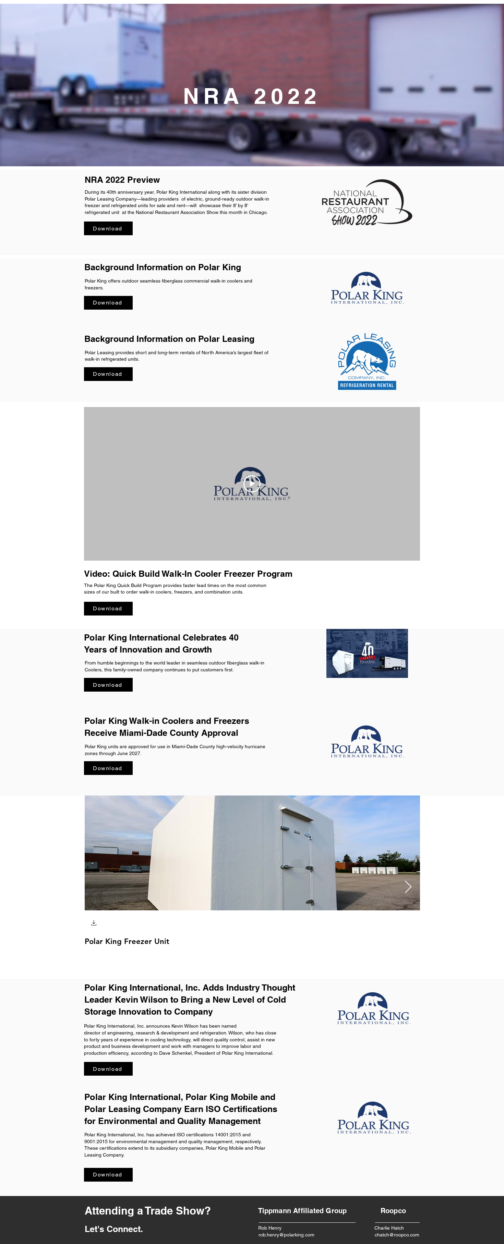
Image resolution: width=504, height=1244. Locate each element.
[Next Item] (408, 887)
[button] (94, 924)
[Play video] (252, 483)
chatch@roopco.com (397, 1234)
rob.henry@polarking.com (286, 1234)
